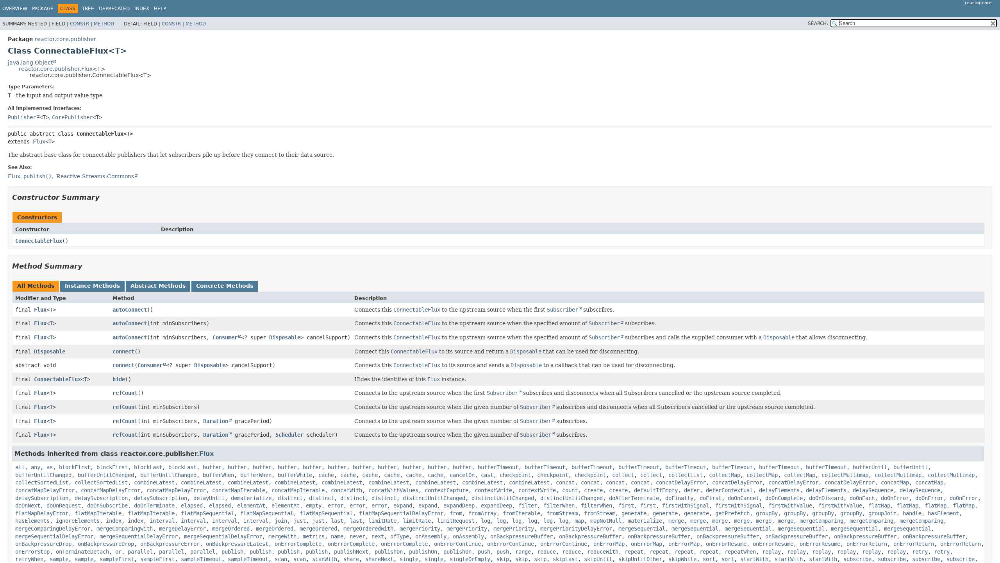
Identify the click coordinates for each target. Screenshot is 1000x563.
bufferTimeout (498, 467)
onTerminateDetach (82, 552)
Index (141, 8)
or (118, 552)
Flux (39, 141)
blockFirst (74, 467)
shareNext (379, 559)
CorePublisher (72, 117)
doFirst (710, 498)
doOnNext (27, 505)
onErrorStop (32, 552)
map (579, 521)
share (351, 559)
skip (502, 559)
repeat (634, 552)
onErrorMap (609, 544)
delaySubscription (41, 498)
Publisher (22, 117)
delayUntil (209, 498)
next (377, 536)
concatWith (346, 490)
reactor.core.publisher (65, 39)
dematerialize (251, 498)
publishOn (389, 552)
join (281, 521)
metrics (314, 536)
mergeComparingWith (124, 528)
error (335, 505)
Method (104, 24)
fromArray (482, 513)
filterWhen (559, 505)
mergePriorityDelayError (576, 528)
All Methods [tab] (35, 286)
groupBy (767, 513)
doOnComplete (784, 498)
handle (912, 513)
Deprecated (114, 8)
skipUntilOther (640, 559)
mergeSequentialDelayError (54, 536)
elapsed (192, 505)
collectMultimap (844, 475)
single (409, 559)
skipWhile (682, 559)
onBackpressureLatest (237, 544)
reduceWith (602, 552)
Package (43, 8)
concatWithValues (393, 490)
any (35, 467)
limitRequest (456, 521)
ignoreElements (78, 521)
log (485, 521)
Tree (88, 8)
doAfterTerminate (634, 498)
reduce (546, 552)
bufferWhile (295, 475)
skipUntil (598, 559)
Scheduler (289, 435)
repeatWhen (740, 552)
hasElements (32, 521)
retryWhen (29, 559)
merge (676, 521)
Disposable (284, 337)
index (113, 521)
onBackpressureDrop (43, 544)
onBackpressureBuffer (521, 536)
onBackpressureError (170, 544)
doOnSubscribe (107, 505)
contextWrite (493, 490)
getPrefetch (732, 513)
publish (232, 552)
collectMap (724, 475)
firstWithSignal (685, 505)
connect (123, 351)
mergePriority (420, 528)
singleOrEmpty (470, 559)
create (593, 490)
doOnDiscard (826, 498)
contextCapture (446, 490)
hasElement (943, 513)
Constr (79, 24)
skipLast (565, 559)
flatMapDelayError (41, 513)
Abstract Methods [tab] (158, 286)
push (484, 552)
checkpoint (515, 475)
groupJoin (882, 513)
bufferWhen (218, 475)
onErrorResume (726, 544)
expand (402, 505)
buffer (212, 467)
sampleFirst (117, 559)
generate (633, 513)
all (20, 467)
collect (623, 475)
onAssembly (430, 536)
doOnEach (862, 498)
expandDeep (459, 505)
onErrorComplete (298, 544)
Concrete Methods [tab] (224, 286)
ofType (399, 536)
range (523, 552)
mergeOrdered (231, 528)
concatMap (895, 482)
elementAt (251, 505)
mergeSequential (641, 528)
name (337, 536)
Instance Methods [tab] (92, 286)
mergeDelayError (182, 528)
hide (118, 379)
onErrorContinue (457, 544)
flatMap (879, 505)
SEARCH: (818, 23)
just (299, 521)
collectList (685, 475)
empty (313, 505)
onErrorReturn (866, 544)
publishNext (351, 552)
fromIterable (521, 513)
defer (692, 490)
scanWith (324, 559)
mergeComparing (821, 521)
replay (771, 552)
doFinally (679, 498)
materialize (645, 521)
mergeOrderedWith (368, 528)
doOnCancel (743, 498)
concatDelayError (681, 482)
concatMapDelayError (45, 490)
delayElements (779, 490)
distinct (290, 498)
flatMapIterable (98, 513)
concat (565, 482)
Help (160, 8)
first (626, 505)
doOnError (895, 498)
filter (527, 505)
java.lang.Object (30, 62)
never (357, 536)
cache (326, 475)
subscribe (857, 559)
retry (920, 552)
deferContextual (729, 490)
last (337, 521)
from (456, 513)
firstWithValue (790, 505)
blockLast (148, 467)
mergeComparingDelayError (52, 528)
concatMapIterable (238, 490)
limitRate (382, 521)
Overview (14, 8)
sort (709, 559)
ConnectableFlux (38, 241)
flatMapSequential (207, 513)
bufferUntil (870, 467)
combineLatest (154, 482)
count (570, 490)
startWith (754, 559)
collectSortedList (41, 482)
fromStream (562, 513)
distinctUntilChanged (434, 498)
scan (281, 559)
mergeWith (282, 536)
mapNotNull (605, 521)
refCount (125, 393)
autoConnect (129, 310)
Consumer (225, 337)
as (49, 467)
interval (162, 521)
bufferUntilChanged (43, 475)
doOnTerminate (154, 505)
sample (59, 559)
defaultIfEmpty (656, 490)
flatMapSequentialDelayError (401, 513)
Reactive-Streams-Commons (95, 176)
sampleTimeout (201, 559)
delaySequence (873, 490)
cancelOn (462, 475)
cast (487, 475)
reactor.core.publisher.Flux (56, 69)
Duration (215, 421)
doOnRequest (63, 505)
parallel (140, 552)
